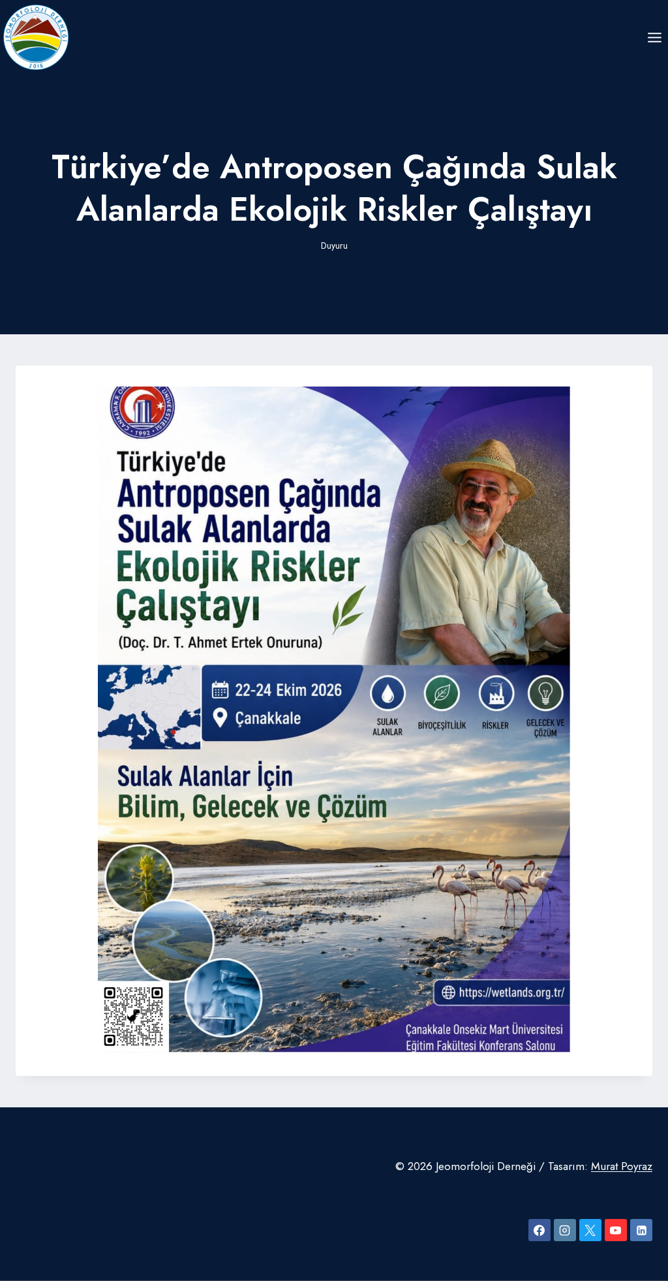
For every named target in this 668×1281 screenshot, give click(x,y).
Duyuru (334, 245)
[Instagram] (565, 1230)
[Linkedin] (641, 1230)
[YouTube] (616, 1230)
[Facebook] (539, 1230)
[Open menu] (654, 37)
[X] (590, 1230)
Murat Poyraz (621, 1166)
